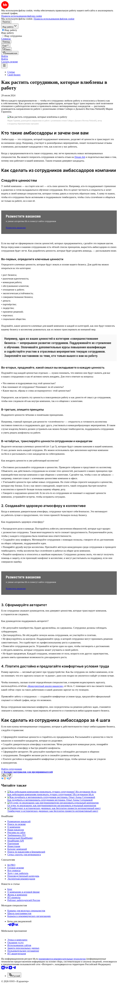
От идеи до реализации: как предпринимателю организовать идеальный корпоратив (51, 805)
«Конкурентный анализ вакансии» (45, 686)
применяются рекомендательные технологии (62, 958)
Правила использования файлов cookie (54, 18)
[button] (4, 56)
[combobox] (14, 975)
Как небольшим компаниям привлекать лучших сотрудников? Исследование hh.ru (50, 794)
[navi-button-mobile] (4, 65)
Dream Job (80, 157)
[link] (6, 49)
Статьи (11, 72)
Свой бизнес (14, 74)
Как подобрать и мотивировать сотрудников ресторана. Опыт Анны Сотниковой (50, 800)
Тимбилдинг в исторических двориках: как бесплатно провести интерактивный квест (52, 811)
